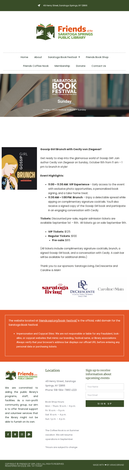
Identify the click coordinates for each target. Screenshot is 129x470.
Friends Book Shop (97, 57)
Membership (62, 66)
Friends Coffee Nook (36, 66)
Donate (80, 66)
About (38, 57)
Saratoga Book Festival (62, 57)
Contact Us (99, 66)
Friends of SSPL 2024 (30, 464)
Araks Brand (117, 465)
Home (24, 57)
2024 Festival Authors (63, 109)
